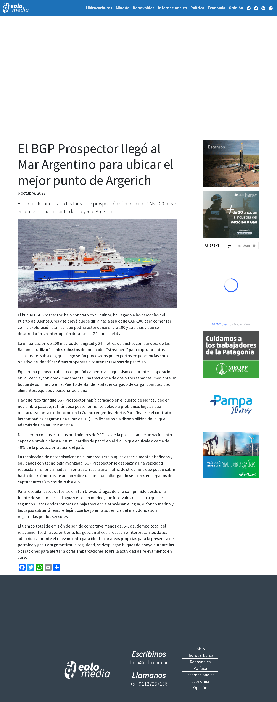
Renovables (144, 7)
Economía (216, 7)
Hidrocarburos (99, 7)
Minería (122, 7)
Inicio (200, 649)
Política (197, 7)
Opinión (236, 7)
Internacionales (172, 7)
